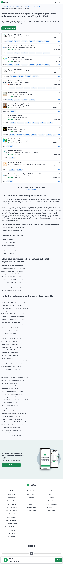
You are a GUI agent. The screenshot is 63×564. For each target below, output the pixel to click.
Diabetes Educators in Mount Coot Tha (11, 355)
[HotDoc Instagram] (34, 546)
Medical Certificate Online (8, 242)
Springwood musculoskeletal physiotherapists (12, 279)
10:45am (12, 88)
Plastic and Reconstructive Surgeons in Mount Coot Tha (15, 399)
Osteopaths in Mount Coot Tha (9, 386)
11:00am (13, 76)
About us (51, 494)
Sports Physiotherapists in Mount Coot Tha (12, 424)
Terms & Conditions (51, 504)
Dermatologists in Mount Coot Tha (10, 352)
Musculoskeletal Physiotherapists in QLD (31, 6)
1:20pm (10, 53)
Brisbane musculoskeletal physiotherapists (12, 265)
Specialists (31, 504)
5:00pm (32, 41)
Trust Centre (51, 510)
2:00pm (10, 41)
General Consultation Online (8, 248)
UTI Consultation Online (7, 253)
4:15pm (41, 88)
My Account (11, 530)
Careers (51, 497)
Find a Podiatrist (11, 504)
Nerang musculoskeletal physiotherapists (11, 287)
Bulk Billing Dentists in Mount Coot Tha (11, 305)
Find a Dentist (12, 497)
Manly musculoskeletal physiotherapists (11, 282)
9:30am (21, 123)
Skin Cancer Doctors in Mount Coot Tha (11, 419)
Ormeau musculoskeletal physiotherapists (11, 285)
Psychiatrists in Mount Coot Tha (9, 405)
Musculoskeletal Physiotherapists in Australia (11, 6)
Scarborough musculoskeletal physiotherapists (13, 268)
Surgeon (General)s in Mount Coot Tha (11, 427)
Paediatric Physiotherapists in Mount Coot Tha (13, 391)
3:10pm (24, 53)
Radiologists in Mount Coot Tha (9, 410)
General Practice (31, 494)
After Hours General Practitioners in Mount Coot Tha (14, 302)
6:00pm (47, 41)
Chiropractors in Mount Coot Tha (9, 336)
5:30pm (39, 41)
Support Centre (31, 510)
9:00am (13, 123)
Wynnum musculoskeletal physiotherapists (12, 276)
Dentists (31, 501)
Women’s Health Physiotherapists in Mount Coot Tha (14, 433)
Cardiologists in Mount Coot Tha (9, 333)
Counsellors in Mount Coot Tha (9, 341)
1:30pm (34, 134)
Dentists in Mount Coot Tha (8, 350)
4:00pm (34, 88)
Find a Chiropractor (11, 507)
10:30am (13, 111)
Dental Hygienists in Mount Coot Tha (10, 344)
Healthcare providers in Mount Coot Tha (11, 435)
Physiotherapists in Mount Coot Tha (10, 397)
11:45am (24, 99)
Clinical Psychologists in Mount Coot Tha (11, 338)
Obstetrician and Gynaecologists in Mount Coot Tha (14, 377)
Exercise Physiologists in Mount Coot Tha (11, 363)
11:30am (20, 76)
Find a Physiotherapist (11, 501)
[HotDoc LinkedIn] (31, 546)
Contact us (51, 501)
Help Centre (11, 533)
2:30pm (17, 41)
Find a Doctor (12, 494)
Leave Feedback (11, 536)
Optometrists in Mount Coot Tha (9, 383)
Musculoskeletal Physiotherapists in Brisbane (12, 227)
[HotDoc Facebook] (28, 546)
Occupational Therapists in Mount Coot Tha (12, 380)
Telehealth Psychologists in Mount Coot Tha (12, 319)
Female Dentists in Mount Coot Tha (10, 322)
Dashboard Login (31, 507)
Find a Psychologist (11, 510)
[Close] (1, 559)
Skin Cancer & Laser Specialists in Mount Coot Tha (14, 422)
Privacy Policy (51, 507)
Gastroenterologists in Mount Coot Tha (11, 366)
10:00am (28, 123)
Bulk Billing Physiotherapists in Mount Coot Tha (13, 311)
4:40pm (47, 53)
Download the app (11, 465)
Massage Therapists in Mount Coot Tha (11, 372)
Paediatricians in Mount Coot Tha (9, 388)
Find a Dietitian (11, 514)
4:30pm (49, 88)
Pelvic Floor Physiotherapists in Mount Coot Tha (13, 394)
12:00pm (50, 123)
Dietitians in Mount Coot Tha (8, 358)
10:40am (12, 157)
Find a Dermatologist (12, 520)
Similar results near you (31, 189)
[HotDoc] (4, 2)
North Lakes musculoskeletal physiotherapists (12, 290)
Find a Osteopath (12, 517)
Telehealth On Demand (7, 239)
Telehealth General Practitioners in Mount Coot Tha (14, 314)
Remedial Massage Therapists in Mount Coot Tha (13, 413)
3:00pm (24, 41)
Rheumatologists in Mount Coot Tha (10, 416)
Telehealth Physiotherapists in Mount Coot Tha (13, 316)
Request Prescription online (8, 245)
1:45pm (32, 99)
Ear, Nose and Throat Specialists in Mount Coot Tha (14, 361)
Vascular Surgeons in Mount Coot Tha (11, 430)
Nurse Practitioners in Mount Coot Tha (11, 374)
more (58, 41)
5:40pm (10, 181)
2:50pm (17, 53)
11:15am (10, 99)
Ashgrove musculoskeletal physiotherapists (12, 271)
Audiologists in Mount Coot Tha (9, 330)
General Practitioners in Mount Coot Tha (11, 369)
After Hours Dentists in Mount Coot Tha (11, 300)
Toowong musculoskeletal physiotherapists (12, 274)
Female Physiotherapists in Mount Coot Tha (12, 325)
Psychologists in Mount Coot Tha (9, 408)
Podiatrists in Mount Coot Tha (9, 402)
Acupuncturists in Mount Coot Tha (10, 327)
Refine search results (9, 28)
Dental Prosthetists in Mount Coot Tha (11, 347)
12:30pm (26, 134)
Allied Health (31, 497)
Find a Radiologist (11, 523)
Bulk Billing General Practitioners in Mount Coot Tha (14, 308)
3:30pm (32, 53)
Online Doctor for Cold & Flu (8, 250)
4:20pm (39, 53)
